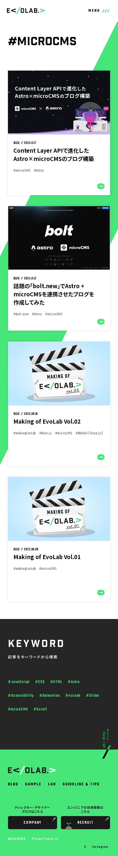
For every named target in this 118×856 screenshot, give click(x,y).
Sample (33, 784)
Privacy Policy (43, 839)
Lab (52, 784)
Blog (13, 784)
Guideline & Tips (81, 784)
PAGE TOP (103, 740)
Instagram (100, 847)
